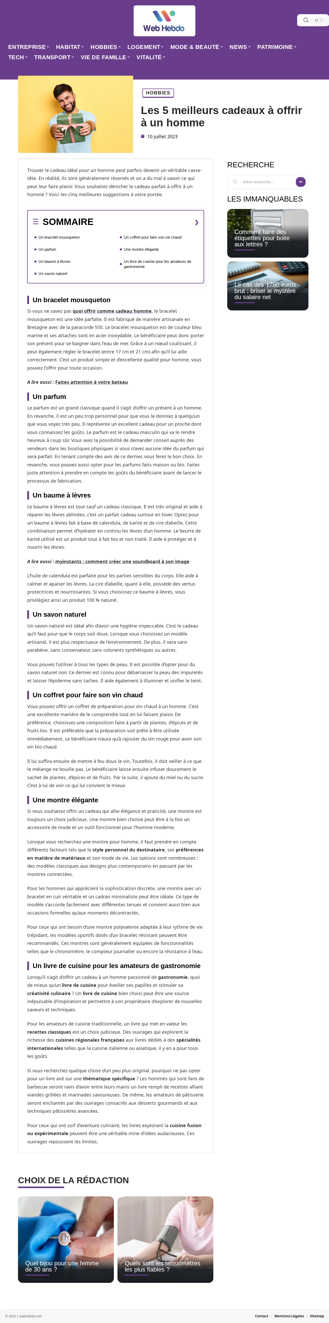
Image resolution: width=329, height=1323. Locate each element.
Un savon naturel (53, 273)
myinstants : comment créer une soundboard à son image (122, 561)
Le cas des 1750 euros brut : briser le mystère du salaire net (265, 290)
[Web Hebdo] (164, 20)
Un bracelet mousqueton (59, 237)
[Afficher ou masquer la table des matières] (146, 222)
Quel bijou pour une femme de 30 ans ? (62, 1266)
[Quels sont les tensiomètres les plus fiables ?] (165, 1239)
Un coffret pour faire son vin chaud (152, 237)
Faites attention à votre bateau (91, 382)
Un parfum (47, 249)
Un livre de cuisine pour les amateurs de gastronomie (157, 264)
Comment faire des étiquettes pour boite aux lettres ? (262, 238)
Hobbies (158, 92)
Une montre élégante (141, 249)
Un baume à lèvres (54, 261)
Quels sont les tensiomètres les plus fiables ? (162, 1266)
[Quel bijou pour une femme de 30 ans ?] (66, 1239)
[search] (306, 20)
